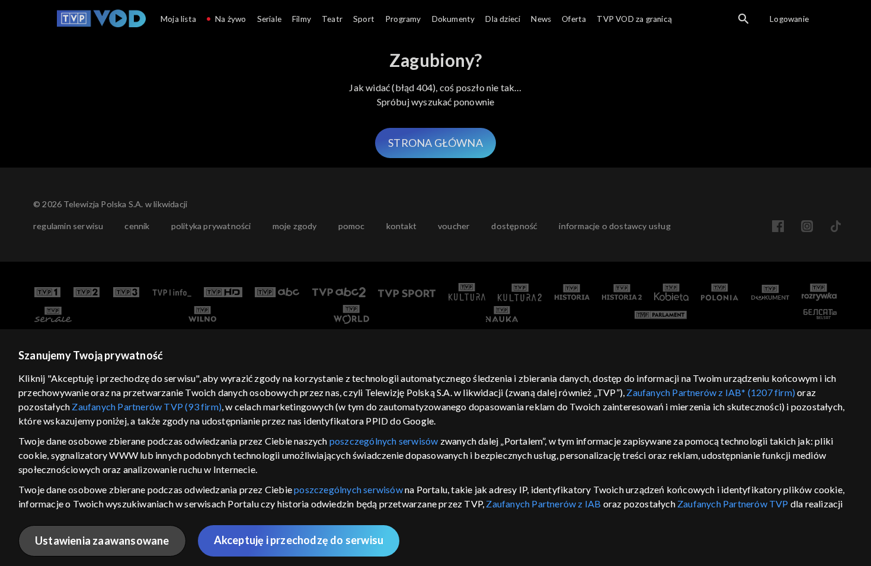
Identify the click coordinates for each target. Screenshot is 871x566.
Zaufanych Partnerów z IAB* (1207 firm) (710, 392)
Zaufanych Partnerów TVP (733, 503)
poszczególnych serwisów (383, 440)
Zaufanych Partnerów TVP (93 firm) (147, 406)
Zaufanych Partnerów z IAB (543, 503)
